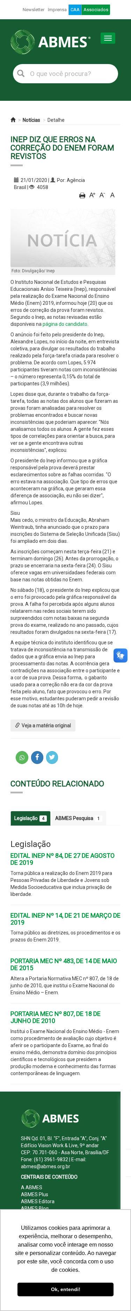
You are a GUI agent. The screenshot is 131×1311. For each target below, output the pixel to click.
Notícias (31, 120)
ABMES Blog (35, 1208)
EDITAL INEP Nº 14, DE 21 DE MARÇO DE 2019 (65, 919)
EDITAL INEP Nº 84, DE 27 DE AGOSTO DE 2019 (62, 859)
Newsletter (33, 9)
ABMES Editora (37, 1201)
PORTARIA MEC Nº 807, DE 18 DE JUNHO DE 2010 (55, 1017)
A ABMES (31, 1187)
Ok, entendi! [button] (65, 1289)
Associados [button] (95, 9)
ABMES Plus (34, 1194)
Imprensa (57, 9)
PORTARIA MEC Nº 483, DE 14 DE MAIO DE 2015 (63, 964)
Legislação (29, 818)
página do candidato (65, 324)
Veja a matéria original (46, 725)
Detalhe (56, 120)
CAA (75, 9)
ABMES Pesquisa (77, 818)
